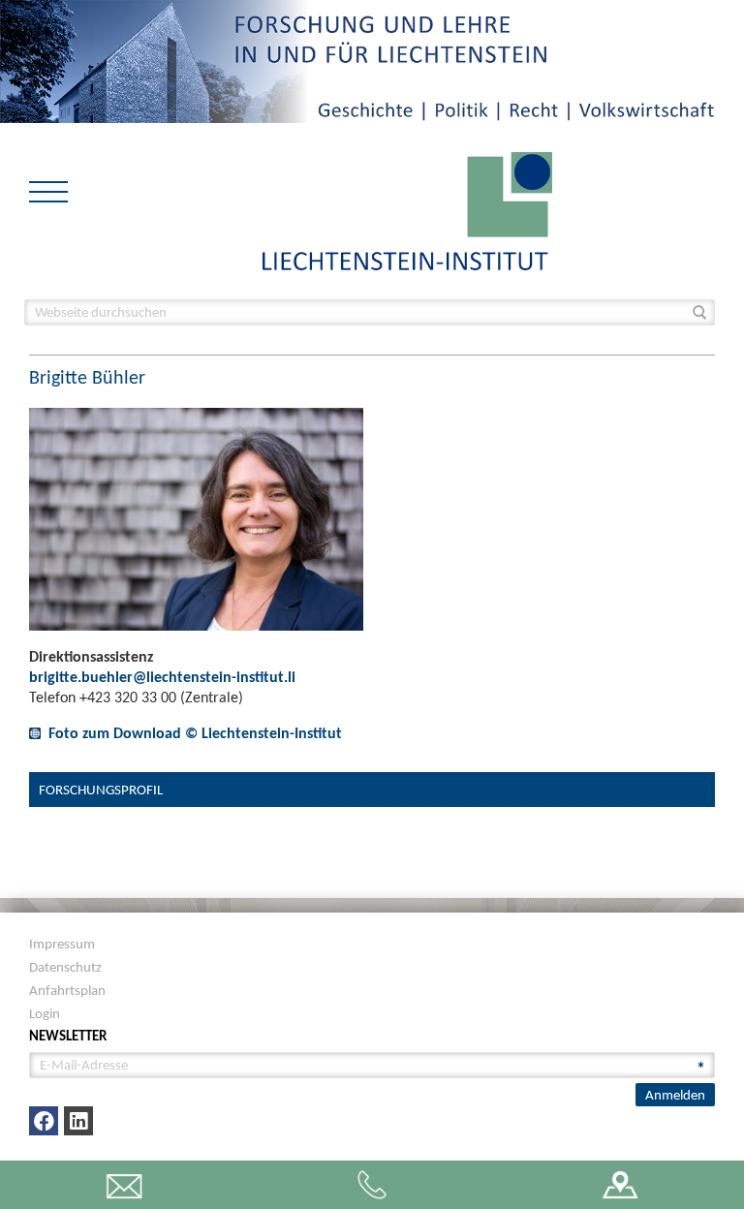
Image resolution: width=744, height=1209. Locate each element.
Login (44, 1013)
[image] (407, 210)
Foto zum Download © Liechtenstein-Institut (195, 733)
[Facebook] (43, 1120)
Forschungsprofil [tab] (101, 789)
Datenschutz (65, 967)
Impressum (62, 943)
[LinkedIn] (78, 1120)
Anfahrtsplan (67, 990)
